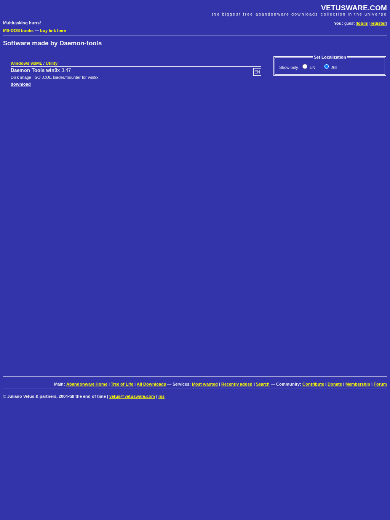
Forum (380, 384)
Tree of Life (122, 384)
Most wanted (205, 384)
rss (161, 396)
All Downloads (151, 384)
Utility (52, 63)
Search (263, 384)
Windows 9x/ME (26, 63)
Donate (335, 384)
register (378, 23)
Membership (357, 384)
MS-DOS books (18, 30)
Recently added (237, 384)
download (21, 84)
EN (311, 67)
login (362, 23)
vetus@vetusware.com (132, 396)
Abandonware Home (86, 384)
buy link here (53, 30)
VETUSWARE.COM (354, 8)
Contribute (313, 384)
